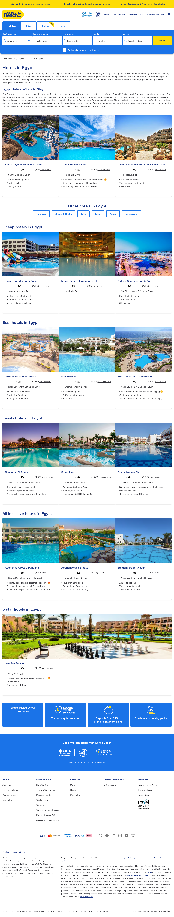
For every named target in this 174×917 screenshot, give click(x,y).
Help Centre (42, 785)
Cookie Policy (42, 800)
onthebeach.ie (111, 785)
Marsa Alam (131, 214)
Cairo (83, 214)
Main (72, 785)
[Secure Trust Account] (105, 752)
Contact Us (7, 800)
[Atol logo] (83, 752)
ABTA (149, 872)
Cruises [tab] (47, 24)
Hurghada (41, 214)
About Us (6, 785)
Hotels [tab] (62, 26)
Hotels (73, 790)
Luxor (98, 214)
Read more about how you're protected (87, 762)
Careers (40, 805)
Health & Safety (145, 795)
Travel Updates (145, 790)
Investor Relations (10, 790)
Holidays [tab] (11, 26)
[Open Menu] (169, 14)
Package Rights (43, 795)
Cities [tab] (29, 26)
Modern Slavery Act (45, 815)
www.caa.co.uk (86, 897)
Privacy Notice (9, 795)
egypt (21, 58)
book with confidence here (137, 875)
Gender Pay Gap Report (47, 810)
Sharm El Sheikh (63, 214)
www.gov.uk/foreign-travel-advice (133, 858)
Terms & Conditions (45, 790)
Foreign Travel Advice (148, 785)
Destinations (8, 58)
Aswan (113, 214)
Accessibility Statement (47, 820)
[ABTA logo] (86, 14)
